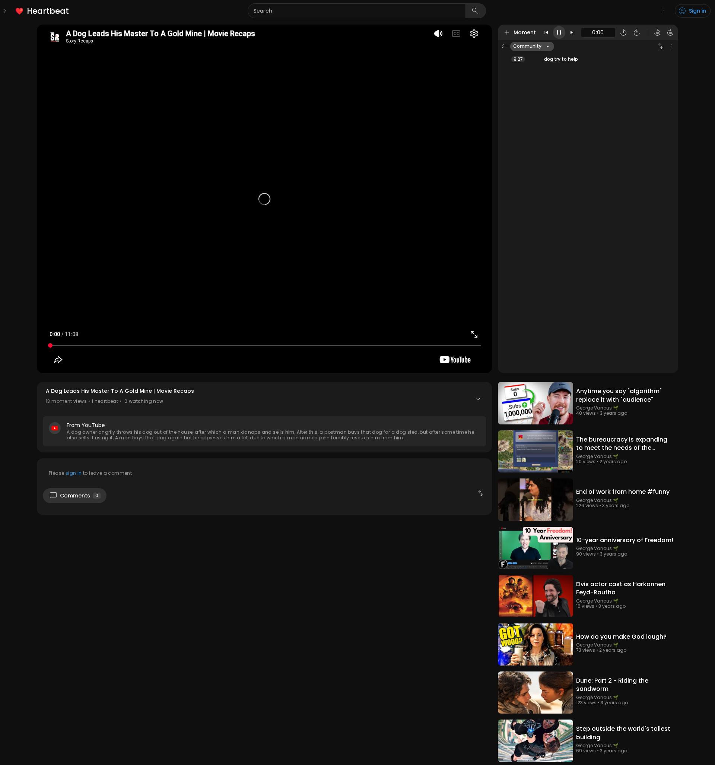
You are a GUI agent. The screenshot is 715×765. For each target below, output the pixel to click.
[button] (264, 417)
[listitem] (42, 11)
